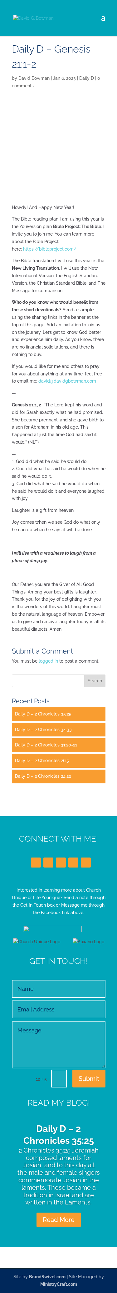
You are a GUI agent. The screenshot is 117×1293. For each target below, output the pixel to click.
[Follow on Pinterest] (86, 863)
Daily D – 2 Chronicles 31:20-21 (46, 744)
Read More (59, 1220)
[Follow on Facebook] (36, 863)
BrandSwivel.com (47, 1276)
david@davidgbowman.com (67, 381)
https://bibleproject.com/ (49, 249)
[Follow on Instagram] (73, 863)
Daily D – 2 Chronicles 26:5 (42, 760)
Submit (89, 1078)
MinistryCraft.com (58, 1284)
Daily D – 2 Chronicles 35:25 (43, 713)
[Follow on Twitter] (48, 863)
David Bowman (34, 78)
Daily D (86, 78)
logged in (48, 661)
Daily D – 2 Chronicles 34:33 (43, 729)
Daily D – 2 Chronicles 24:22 (43, 776)
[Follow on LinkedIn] (61, 863)
